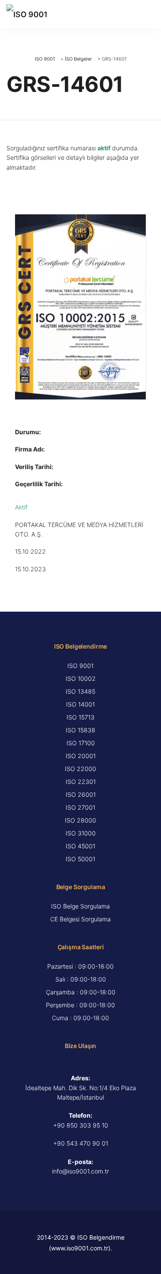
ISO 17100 (81, 743)
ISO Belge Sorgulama (80, 906)
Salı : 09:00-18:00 (80, 979)
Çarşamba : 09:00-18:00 (80, 992)
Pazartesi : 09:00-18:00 (80, 966)
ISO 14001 (80, 704)
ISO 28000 (80, 820)
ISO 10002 (81, 678)
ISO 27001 (80, 807)
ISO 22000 (80, 768)
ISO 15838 (80, 730)
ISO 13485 (80, 691)
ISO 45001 (80, 846)
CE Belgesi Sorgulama (80, 919)
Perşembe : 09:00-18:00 (80, 1005)
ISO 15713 (80, 717)
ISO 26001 (81, 794)
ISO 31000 (81, 833)
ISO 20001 (81, 755)
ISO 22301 (81, 781)
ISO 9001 (80, 665)
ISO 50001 (80, 859)
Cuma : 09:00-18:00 (80, 1017)
